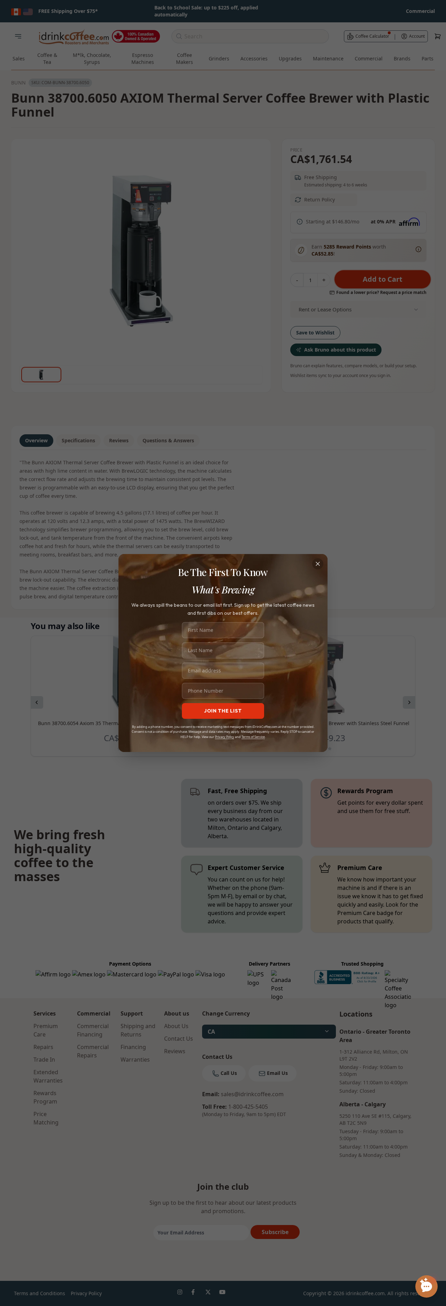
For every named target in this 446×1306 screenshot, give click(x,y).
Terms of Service (253, 737)
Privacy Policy (224, 737)
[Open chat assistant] (426, 1286)
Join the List (223, 711)
